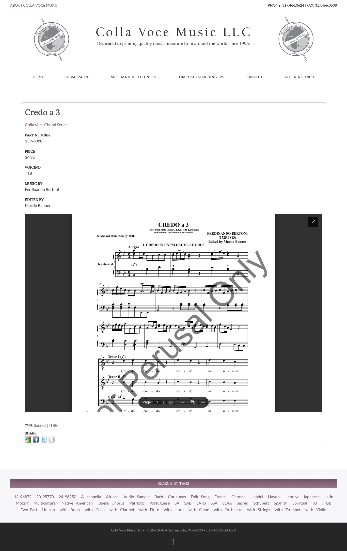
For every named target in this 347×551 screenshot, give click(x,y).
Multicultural (45, 502)
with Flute (149, 509)
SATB (201, 502)
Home (38, 77)
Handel (256, 496)
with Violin (315, 509)
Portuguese (159, 502)
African (112, 496)
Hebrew (291, 496)
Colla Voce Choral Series (46, 124)
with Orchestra (228, 509)
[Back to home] (173, 38)
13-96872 (22, 496)
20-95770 (45, 496)
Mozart (22, 502)
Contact (254, 77)
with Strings (258, 509)
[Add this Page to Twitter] (44, 439)
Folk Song (200, 496)
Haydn (274, 496)
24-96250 (67, 496)
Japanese (311, 496)
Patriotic (137, 502)
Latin (328, 496)
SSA (214, 502)
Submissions (78, 77)
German (238, 496)
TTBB (53, 425)
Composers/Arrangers (201, 77)
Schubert (261, 502)
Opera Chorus (111, 502)
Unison (48, 509)
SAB (188, 502)
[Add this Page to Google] (28, 439)
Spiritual (299, 502)
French (220, 496)
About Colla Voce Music (33, 5)
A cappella (91, 496)
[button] (173, 542)
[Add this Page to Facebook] (36, 439)
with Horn (174, 509)
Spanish (281, 502)
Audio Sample (136, 496)
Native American (77, 502)
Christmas (177, 496)
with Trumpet (288, 509)
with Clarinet (121, 509)
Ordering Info (298, 77)
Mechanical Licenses (133, 77)
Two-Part (29, 509)
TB (314, 502)
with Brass (70, 509)
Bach (158, 496)
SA (177, 502)
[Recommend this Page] (52, 439)
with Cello (95, 509)
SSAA (227, 502)
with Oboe (198, 509)
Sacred (40, 425)
